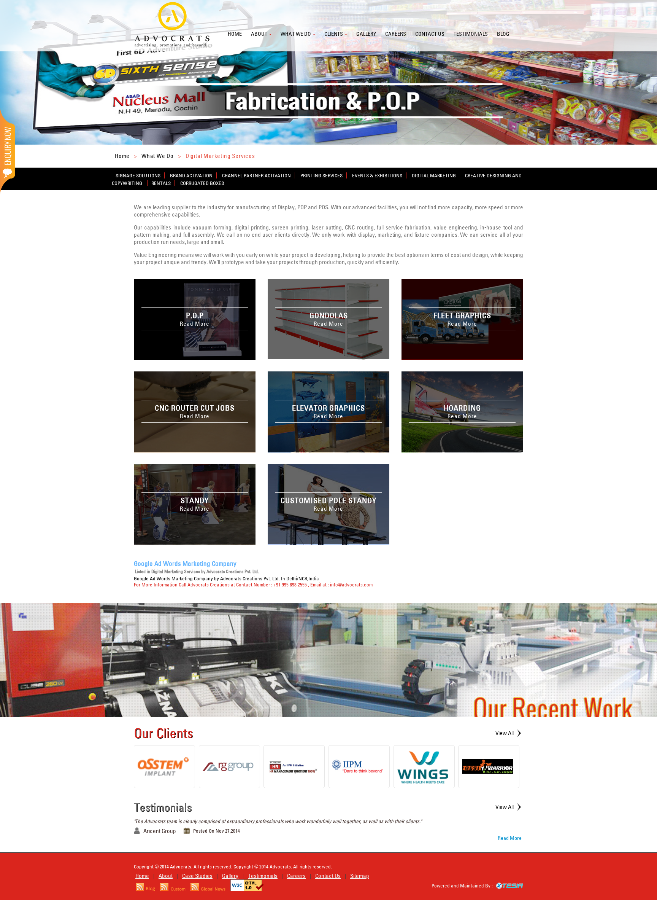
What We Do (157, 155)
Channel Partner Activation (256, 175)
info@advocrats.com (351, 584)
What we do (296, 33)
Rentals (161, 183)
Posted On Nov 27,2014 (216, 831)
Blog (503, 33)
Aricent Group (159, 831)
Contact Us (328, 875)
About (259, 33)
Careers (395, 33)
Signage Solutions (138, 175)
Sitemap (359, 875)
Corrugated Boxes (202, 183)
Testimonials (471, 33)
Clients (333, 33)
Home (235, 33)
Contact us (429, 33)
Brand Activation (191, 175)
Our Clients (163, 733)
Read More (510, 838)
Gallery (366, 33)
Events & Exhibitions (377, 175)
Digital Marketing (434, 175)
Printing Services (321, 175)
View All (504, 733)
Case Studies (197, 875)
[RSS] (145, 889)
